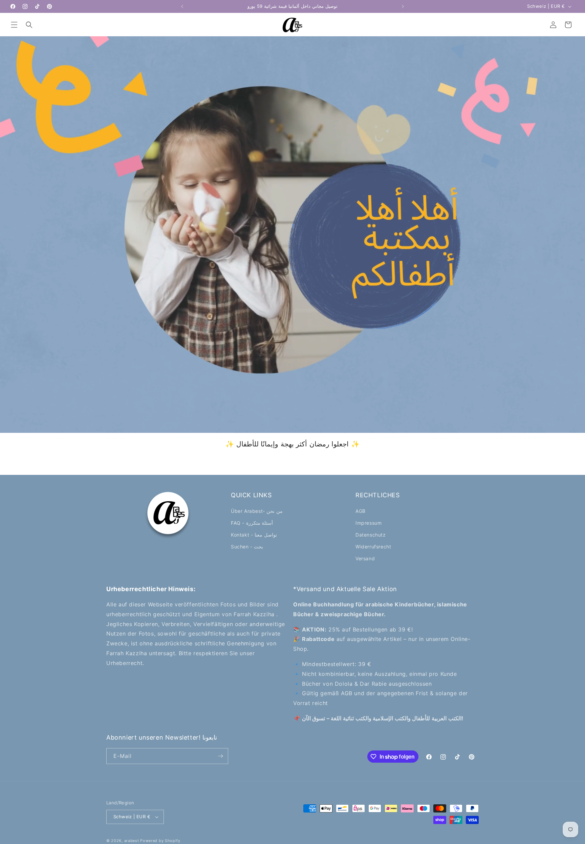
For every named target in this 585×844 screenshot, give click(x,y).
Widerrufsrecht (373, 546)
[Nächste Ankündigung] (402, 6)
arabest (132, 840)
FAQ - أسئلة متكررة (252, 523)
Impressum (368, 523)
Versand (365, 558)
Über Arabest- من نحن (257, 511)
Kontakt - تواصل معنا (254, 535)
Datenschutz (370, 535)
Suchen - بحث (247, 546)
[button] (14, 24)
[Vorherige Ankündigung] (182, 6)
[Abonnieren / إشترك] (220, 756)
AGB (360, 511)
